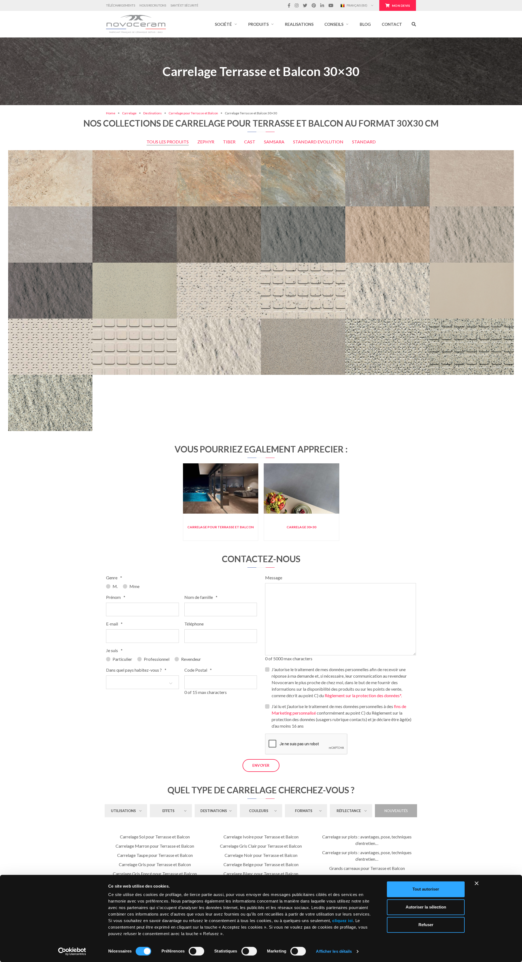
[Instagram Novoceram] (297, 5)
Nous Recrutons (152, 5)
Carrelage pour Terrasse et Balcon (193, 113)
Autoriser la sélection (426, 907)
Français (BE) (356, 5)
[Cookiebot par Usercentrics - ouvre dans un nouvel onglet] (72, 951)
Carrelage (129, 113)
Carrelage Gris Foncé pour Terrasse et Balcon (155, 873)
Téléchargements (120, 5)
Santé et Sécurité (184, 5)
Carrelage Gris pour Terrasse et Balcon (155, 864)
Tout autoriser (425, 889)
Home (110, 113)
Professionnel (156, 659)
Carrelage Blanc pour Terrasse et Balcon (260, 873)
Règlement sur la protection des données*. (363, 695)
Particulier (122, 659)
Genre (114, 577)
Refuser (425, 924)
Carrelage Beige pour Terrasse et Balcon (261, 864)
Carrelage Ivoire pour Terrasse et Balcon (261, 836)
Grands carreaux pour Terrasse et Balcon (367, 868)
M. (115, 586)
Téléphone (194, 623)
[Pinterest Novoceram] (313, 5)
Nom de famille (200, 597)
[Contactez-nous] (490, 153)
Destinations (152, 113)
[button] (226, 24)
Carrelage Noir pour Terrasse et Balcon (261, 855)
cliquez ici (342, 920)
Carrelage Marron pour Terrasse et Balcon (155, 845)
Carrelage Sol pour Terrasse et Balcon (155, 836)
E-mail (114, 623)
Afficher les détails (334, 951)
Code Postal (198, 669)
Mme (134, 586)
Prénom (115, 597)
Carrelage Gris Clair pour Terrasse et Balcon (261, 845)
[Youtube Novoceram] (330, 5)
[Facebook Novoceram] (289, 5)
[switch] (196, 951)
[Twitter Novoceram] (305, 5)
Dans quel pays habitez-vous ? (136, 669)
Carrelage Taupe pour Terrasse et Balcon (155, 855)
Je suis (114, 650)
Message (273, 577)
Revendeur (191, 659)
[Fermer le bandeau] (476, 883)
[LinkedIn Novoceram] (322, 5)
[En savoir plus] (471, 153)
